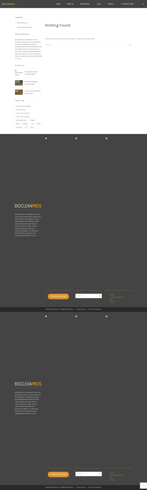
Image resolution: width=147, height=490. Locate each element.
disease (32, 120)
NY (26, 127)
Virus (32, 127)
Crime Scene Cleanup (23, 27)
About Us (70, 4)
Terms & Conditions (94, 309)
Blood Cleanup (21, 23)
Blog (99, 4)
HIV (33, 124)
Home (58, 4)
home (38, 124)
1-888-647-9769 (128, 4)
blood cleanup (20, 110)
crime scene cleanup (22, 117)
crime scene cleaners (22, 113)
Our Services (84, 4)
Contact (111, 4)
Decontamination (21, 120)
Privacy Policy (80, 309)
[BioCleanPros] (8, 4)
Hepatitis (25, 124)
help (17, 124)
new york (19, 127)
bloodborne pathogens (23, 106)
